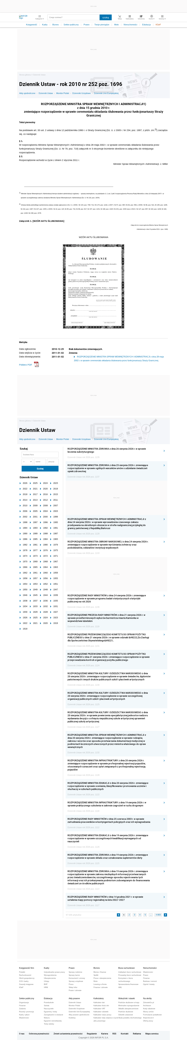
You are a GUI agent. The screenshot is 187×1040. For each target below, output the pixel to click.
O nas (21, 1033)
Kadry (44, 25)
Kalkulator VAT (99, 1009)
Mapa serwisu (152, 1033)
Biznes (55, 25)
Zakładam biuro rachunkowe (129, 972)
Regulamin (92, 1033)
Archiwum (147, 1005)
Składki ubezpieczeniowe (128, 1009)
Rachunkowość (25, 975)
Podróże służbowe (125, 1012)
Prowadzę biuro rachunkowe (129, 975)
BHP (45, 984)
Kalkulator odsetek (101, 1012)
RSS (114, 1033)
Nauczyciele (49, 1009)
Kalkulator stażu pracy (102, 1015)
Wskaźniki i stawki (126, 998)
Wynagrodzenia (50, 975)
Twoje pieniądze (101, 25)
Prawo (86, 25)
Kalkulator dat (99, 1002)
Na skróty (147, 998)
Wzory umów (148, 1012)
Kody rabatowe (149, 1009)
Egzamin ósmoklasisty (53, 1021)
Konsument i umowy (77, 978)
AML (120, 987)
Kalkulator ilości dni (101, 1005)
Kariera (104, 1033)
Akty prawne (74, 998)
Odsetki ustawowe (125, 1015)
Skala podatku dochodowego (130, 1018)
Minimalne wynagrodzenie (128, 1005)
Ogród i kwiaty (149, 984)
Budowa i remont (150, 981)
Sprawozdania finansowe (128, 984)
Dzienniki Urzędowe (81, 93)
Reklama (137, 1033)
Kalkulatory (99, 998)
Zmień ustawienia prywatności (68, 1033)
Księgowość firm (26, 968)
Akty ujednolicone (27, 93)
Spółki (96, 975)
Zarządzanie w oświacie (53, 1015)
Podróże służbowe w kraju (128, 1002)
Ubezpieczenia (50, 978)
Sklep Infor (73, 987)
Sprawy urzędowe (76, 981)
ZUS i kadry (23, 981)
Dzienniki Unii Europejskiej (106, 93)
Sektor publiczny (71, 25)
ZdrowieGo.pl (148, 1002)
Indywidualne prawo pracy (54, 972)
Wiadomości (148, 972)
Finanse (146, 978)
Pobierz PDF (25, 365)
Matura (47, 1018)
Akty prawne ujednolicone (79, 1015)
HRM (46, 987)
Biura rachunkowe (126, 968)
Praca (71, 984)
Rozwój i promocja (26, 1012)
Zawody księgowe (26, 984)
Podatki (22, 972)
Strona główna (25, 75)
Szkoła (46, 1005)
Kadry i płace (24, 1015)
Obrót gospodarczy (26, 978)
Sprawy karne (74, 975)
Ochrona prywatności (39, 1033)
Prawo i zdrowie (75, 990)
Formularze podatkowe (152, 1015)
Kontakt (124, 1033)
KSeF (158, 25)
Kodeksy (72, 1018)
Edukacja (146, 25)
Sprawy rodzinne (75, 972)
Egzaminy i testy (50, 1012)
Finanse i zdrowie (101, 987)
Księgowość (31, 25)
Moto (116, 25)
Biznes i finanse (100, 972)
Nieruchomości (130, 25)
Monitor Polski (62, 93)
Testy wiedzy (49, 1024)
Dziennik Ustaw (39, 75)
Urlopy (46, 981)
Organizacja (24, 1002)
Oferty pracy (148, 1021)
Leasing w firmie (100, 984)
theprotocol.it (148, 1018)
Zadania (22, 1009)
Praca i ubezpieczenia (102, 978)
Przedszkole (49, 1002)
